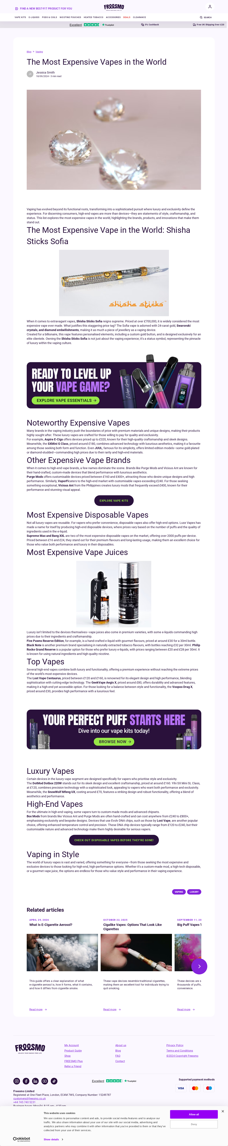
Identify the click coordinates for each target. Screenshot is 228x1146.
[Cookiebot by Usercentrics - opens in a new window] (21, 1139)
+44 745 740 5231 (24, 1102)
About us (120, 1045)
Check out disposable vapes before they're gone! (114, 840)
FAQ (117, 1055)
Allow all (194, 1114)
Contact (120, 1061)
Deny (194, 1124)
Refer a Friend (72, 1066)
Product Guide (73, 1050)
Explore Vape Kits (114, 500)
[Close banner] (223, 1111)
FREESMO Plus (73, 1061)
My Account (71, 1045)
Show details (51, 1139)
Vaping (39, 51)
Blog (29, 51)
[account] (210, 7)
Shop (67, 1055)
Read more (35, 1009)
